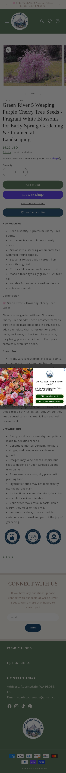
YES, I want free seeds (49, 396)
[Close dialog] (64, 369)
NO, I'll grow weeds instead (49, 401)
